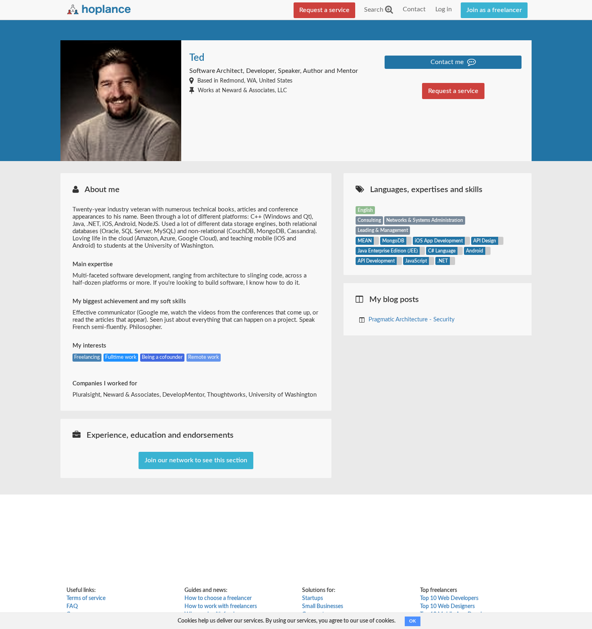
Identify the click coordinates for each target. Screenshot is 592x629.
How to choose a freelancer (218, 598)
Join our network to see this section (196, 460)
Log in (443, 9)
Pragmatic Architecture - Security (411, 320)
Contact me (448, 62)
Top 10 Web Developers (449, 598)
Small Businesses (322, 606)
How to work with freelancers (220, 606)
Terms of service (86, 598)
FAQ (72, 606)
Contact (414, 9)
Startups (312, 598)
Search (374, 9)
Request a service (324, 10)
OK (412, 621)
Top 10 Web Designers (447, 606)
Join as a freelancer (494, 10)
